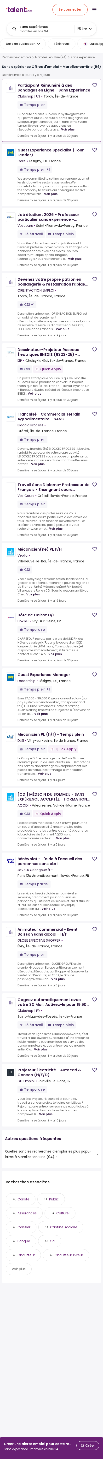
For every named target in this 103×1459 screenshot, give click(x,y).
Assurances (27, 1213)
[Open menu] (94, 10)
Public (54, 1199)
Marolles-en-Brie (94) (51, 57)
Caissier (23, 1227)
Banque (23, 1241)
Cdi (52, 1241)
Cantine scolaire (63, 1227)
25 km (82, 28)
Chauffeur (26, 1255)
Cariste (23, 1199)
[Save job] (94, 85)
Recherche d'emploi (16, 57)
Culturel (62, 1213)
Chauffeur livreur (69, 1255)
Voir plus (67, 129)
